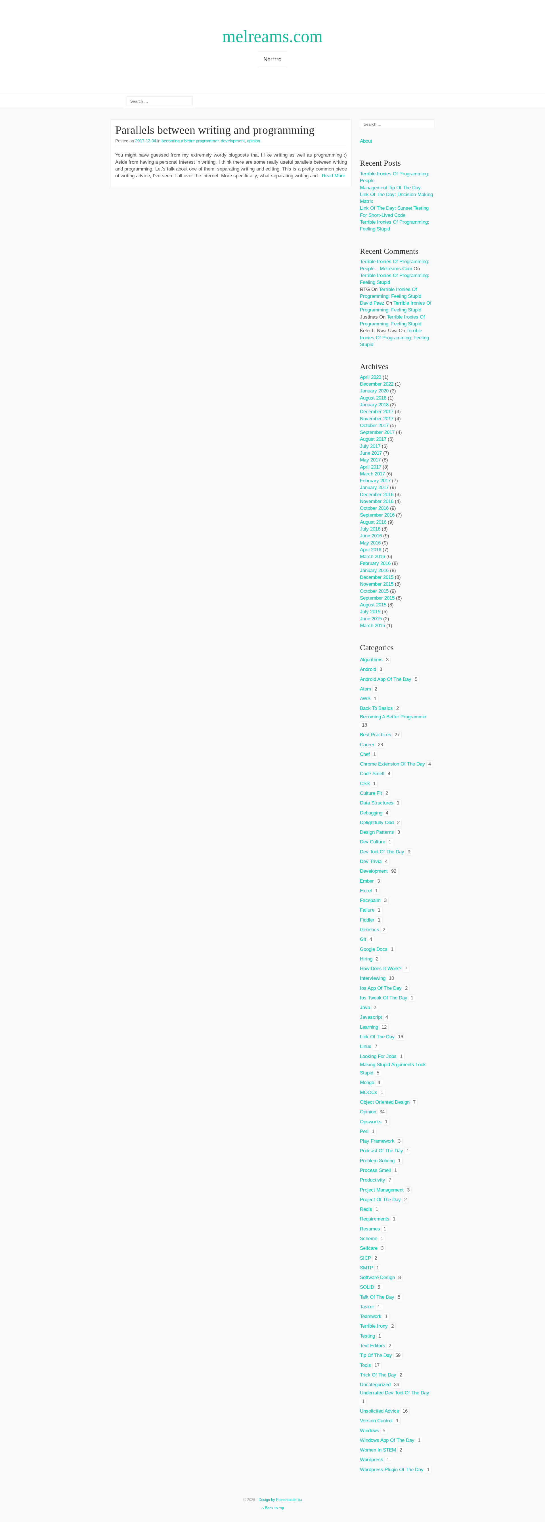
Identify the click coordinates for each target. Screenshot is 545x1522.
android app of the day (385, 679)
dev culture (372, 842)
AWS (365, 698)
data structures (376, 803)
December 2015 (376, 577)
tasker (367, 1306)
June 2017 (371, 453)
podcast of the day (381, 1150)
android (368, 669)
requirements (374, 1219)
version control (376, 1420)
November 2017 (376, 418)
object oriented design (385, 1102)
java (365, 1007)
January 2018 (374, 404)
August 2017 (373, 439)
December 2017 (376, 411)
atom (365, 689)
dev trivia (371, 861)
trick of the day (378, 1375)
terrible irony (374, 1326)
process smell (375, 1170)
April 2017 (370, 467)
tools (365, 1365)
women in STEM (378, 1450)
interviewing (372, 978)
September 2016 (377, 515)
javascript (371, 1017)
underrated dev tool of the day (394, 1393)
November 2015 (376, 584)
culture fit (371, 793)
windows (369, 1430)
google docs (373, 949)
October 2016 (374, 508)
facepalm (370, 900)
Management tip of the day (390, 187)
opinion (253, 140)
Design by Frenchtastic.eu (280, 1500)
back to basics (376, 708)
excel (366, 890)
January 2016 (374, 570)
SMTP (366, 1268)
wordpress (371, 1459)
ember (367, 881)
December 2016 (376, 494)
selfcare (369, 1248)
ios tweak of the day (383, 998)
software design (377, 1277)
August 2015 (373, 605)
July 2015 (370, 611)
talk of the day (377, 1297)
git (363, 939)
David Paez (372, 303)
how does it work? (380, 968)
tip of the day (376, 1355)
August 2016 (373, 522)
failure (367, 910)
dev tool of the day (382, 851)
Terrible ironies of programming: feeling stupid (394, 337)
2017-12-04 (145, 140)
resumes (370, 1229)
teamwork (371, 1316)
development (233, 140)
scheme (368, 1238)
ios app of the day (381, 988)
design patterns (377, 832)
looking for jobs (378, 1056)
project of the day (380, 1199)
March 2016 (372, 556)
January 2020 (374, 391)
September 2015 (377, 598)
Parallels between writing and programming (215, 130)
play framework (377, 1141)
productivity (372, 1180)
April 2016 (370, 549)
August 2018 (373, 398)
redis (366, 1209)
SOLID (367, 1287)
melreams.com (272, 36)
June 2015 (371, 618)
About (366, 141)
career (367, 744)
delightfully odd (377, 822)
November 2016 (376, 501)
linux (365, 1046)
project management (382, 1190)
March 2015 (372, 625)
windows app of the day (387, 1440)
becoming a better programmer (190, 140)
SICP (365, 1258)
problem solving (377, 1160)
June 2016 (371, 535)
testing (367, 1336)
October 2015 (374, 591)
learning (369, 1027)
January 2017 (374, 487)
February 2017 (375, 480)
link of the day (377, 1036)
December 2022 (376, 384)
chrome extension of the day (392, 764)
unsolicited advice (379, 1411)
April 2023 (370, 377)
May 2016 (370, 543)
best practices (375, 734)
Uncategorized (375, 1384)
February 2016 (375, 563)
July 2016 (370, 529)
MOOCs (368, 1092)
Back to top (274, 1508)
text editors (372, 1345)
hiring (366, 959)
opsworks (371, 1121)
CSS (365, 783)
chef (365, 754)
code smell (372, 773)
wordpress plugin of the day (392, 1469)
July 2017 (370, 446)
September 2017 (377, 432)
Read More (333, 175)
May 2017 (370, 460)
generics (369, 929)
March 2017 (372, 474)
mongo (367, 1082)
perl (364, 1131)
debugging (371, 813)
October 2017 (374, 425)
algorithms (371, 659)
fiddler (367, 920)
